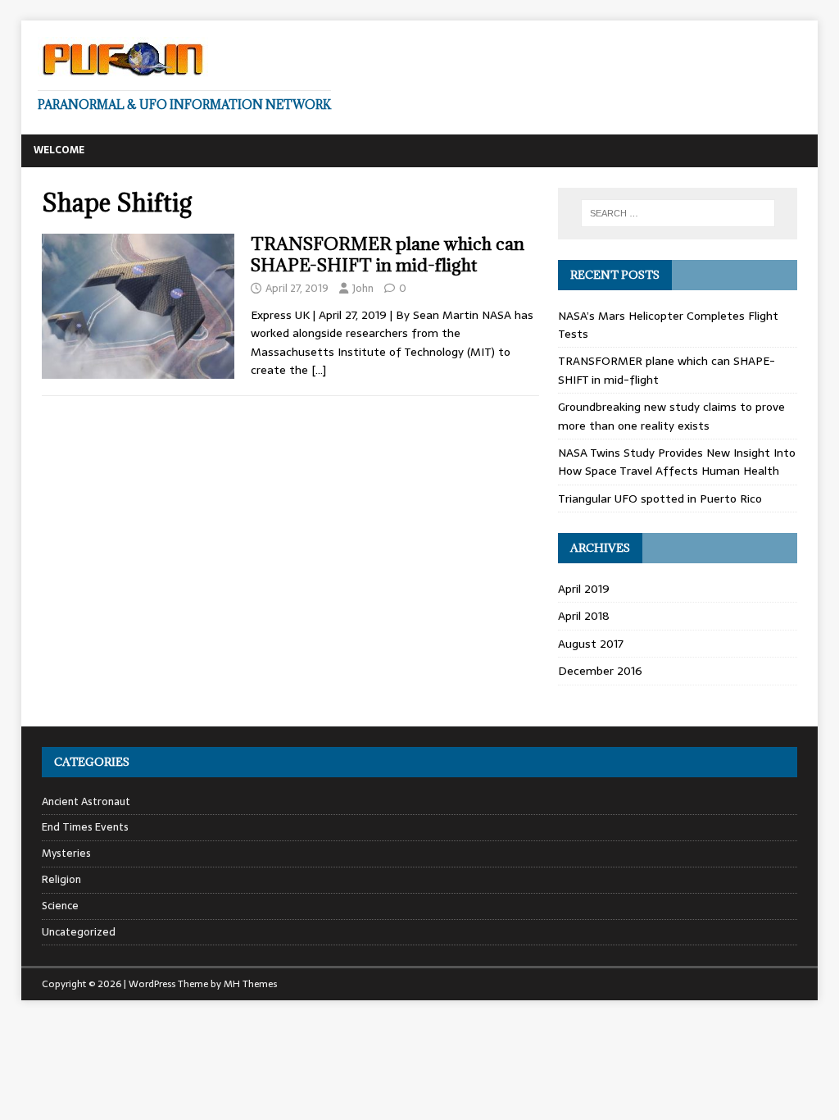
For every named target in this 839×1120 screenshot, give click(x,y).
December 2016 (600, 671)
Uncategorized (79, 931)
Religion (61, 879)
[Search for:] (678, 213)
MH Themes (250, 984)
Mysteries (66, 853)
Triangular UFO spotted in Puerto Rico (660, 498)
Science (60, 905)
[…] (318, 370)
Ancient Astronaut (86, 802)
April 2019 (584, 589)
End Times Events (85, 826)
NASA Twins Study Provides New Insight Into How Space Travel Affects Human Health (677, 462)
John (363, 288)
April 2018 (584, 616)
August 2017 (591, 644)
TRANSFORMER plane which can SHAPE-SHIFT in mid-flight (387, 254)
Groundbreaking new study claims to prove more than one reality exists (671, 416)
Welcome (59, 150)
